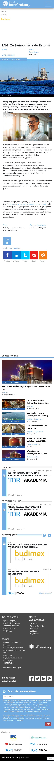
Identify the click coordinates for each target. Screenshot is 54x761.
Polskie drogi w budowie (13, 647)
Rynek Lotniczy (9, 628)
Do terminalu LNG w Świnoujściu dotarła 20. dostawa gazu (37, 403)
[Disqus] (27, 320)
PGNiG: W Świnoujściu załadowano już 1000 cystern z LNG (36, 441)
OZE (5, 652)
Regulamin (34, 634)
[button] (44, 539)
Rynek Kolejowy (9, 620)
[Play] (7, 138)
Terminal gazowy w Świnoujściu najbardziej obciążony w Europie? (37, 416)
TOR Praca (7, 631)
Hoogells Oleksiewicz (11, 642)
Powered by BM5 (25, 757)
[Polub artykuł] (7, 256)
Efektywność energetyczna (14, 650)
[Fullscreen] (48, 138)
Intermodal (7, 655)
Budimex (6, 645)
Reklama (33, 631)
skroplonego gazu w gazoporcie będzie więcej (27, 204)
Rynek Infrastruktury (11, 623)
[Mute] (21, 138)
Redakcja (34, 628)
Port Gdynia (8, 660)
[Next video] (14, 138)
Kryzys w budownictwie (12, 658)
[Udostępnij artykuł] (16, 256)
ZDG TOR (33, 623)
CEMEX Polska (9, 663)
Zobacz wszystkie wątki (11, 668)
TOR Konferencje (37, 626)
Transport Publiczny (11, 626)
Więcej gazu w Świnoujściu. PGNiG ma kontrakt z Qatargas (37, 453)
